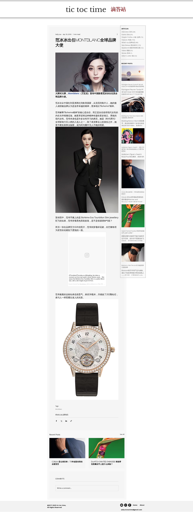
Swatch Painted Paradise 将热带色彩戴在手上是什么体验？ (106, 463)
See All (122, 434)
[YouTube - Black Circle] (121, 505)
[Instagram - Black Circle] (125, 505)
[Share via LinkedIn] (66, 421)
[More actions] (117, 34)
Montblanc (58, 409)
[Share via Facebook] (56, 421)
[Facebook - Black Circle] (129, 505)
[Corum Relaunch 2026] (67, 448)
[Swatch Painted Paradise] (107, 448)
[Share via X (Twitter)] (61, 421)
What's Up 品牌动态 (61, 414)
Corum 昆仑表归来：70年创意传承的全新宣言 (67, 463)
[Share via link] (71, 421)
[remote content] (87, 259)
